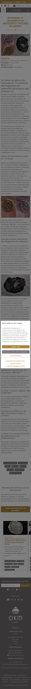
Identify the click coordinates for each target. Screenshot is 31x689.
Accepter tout (15, 347)
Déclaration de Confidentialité (15, 361)
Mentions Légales (15, 363)
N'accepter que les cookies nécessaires (15, 352)
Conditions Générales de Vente (15, 366)
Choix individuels (15, 356)
